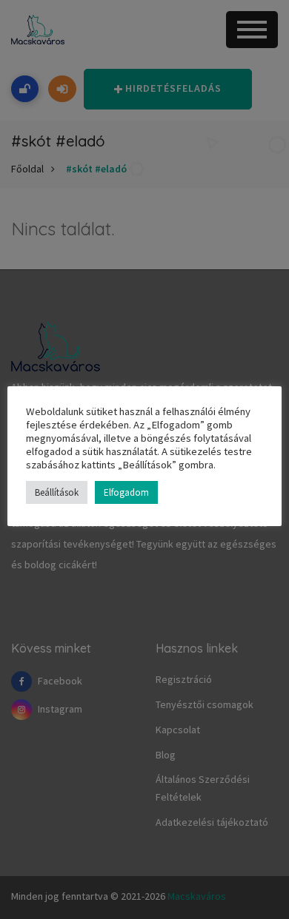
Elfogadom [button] (126, 492)
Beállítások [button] (57, 492)
